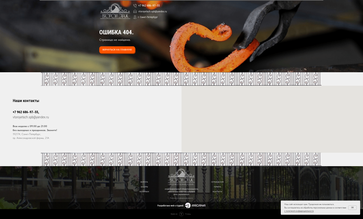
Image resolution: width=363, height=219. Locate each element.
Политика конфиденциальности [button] (181, 198)
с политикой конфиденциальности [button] (299, 211)
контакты (217, 192)
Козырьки (144, 192)
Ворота (144, 182)
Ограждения (217, 182)
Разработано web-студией (170, 205)
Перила (217, 187)
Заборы (144, 187)
